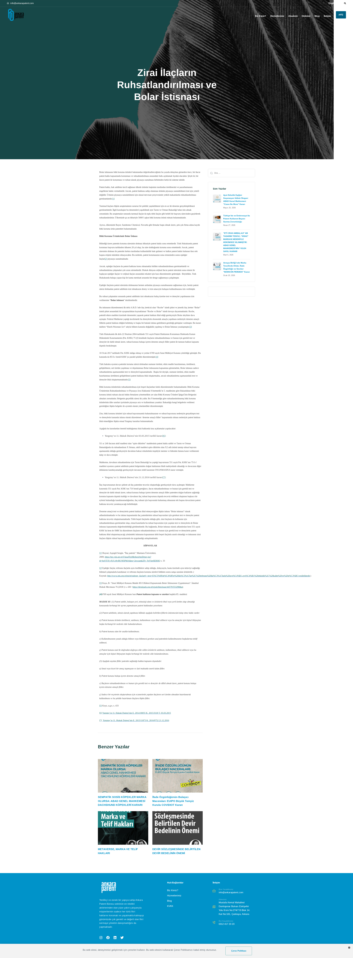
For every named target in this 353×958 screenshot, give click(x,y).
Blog (317, 16)
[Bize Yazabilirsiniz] (233, 891)
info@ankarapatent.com (22, 3)
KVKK (170, 906)
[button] (344, 3)
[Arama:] (231, 173)
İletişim (327, 16)
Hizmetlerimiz (277, 16)
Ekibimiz (306, 16)
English (333, 3)
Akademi (293, 16)
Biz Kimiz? (260, 16)
